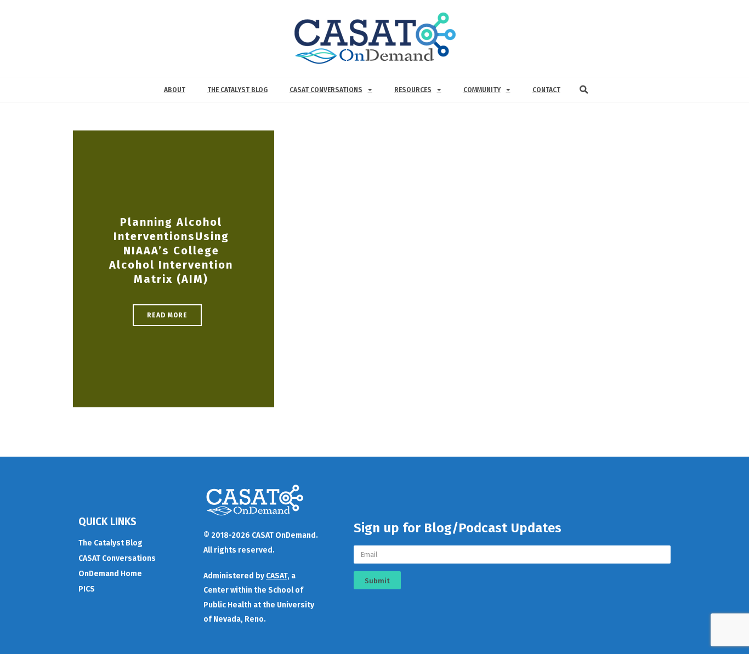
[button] (584, 90)
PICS (86, 589)
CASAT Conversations (326, 90)
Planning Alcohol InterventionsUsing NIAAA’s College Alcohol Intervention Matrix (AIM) (171, 250)
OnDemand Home (110, 573)
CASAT (276, 576)
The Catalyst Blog (237, 90)
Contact (546, 90)
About (174, 90)
